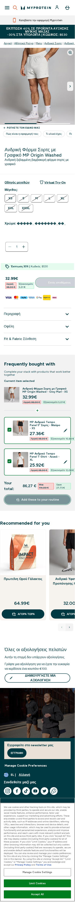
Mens (39, 43)
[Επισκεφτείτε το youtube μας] (35, 791)
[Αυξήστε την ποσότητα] (23, 246)
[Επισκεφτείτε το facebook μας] (17, 791)
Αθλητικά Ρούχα (23, 43)
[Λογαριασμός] (57, 7)
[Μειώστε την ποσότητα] (10, 246)
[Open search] (15, 7)
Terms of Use (43, 864)
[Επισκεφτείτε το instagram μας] (8, 791)
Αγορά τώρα (26, 614)
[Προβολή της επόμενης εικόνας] (70, 86)
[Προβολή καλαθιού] (67, 7)
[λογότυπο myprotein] (36, 7)
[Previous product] (62, 627)
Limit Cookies (37, 883)
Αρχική (8, 43)
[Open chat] (54, 791)
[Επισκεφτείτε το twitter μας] (44, 791)
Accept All (37, 894)
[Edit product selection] (65, 430)
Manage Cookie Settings (37, 872)
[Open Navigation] (7, 7)
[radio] (10, 198)
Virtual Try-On (55, 182)
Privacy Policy (23, 864)
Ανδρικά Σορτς (53, 43)
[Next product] (69, 627)
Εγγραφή (17, 752)
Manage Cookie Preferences (26, 765)
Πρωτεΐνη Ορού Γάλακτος (23, 579)
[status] (16, 246)
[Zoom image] (70, 52)
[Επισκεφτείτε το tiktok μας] (26, 791)
